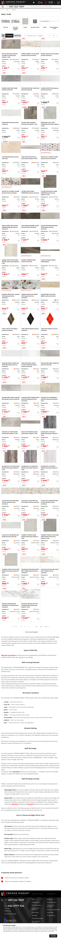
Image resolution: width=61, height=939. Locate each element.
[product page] (50, 78)
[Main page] (15, 894)
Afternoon (14, 804)
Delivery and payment (50, 905)
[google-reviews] (10, 922)
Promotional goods (37, 918)
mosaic (25, 27)
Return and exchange (53, 909)
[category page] (5, 21)
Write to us (7, 911)
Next (46, 626)
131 (36, 626)
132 (41, 626)
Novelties (34, 915)
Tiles (33, 899)
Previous (15, 626)
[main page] (13, 2)
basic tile (5, 27)
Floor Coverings (36, 905)
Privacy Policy (51, 915)
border (44, 27)
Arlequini (30, 804)
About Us (49, 899)
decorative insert (35, 27)
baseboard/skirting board (54, 28)
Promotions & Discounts (36, 922)
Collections (17, 35)
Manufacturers (51, 902)
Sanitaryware (35, 902)
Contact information (10, 914)
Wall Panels (35, 912)
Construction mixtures (35, 908)
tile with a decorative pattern (15, 28)
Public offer (50, 912)
